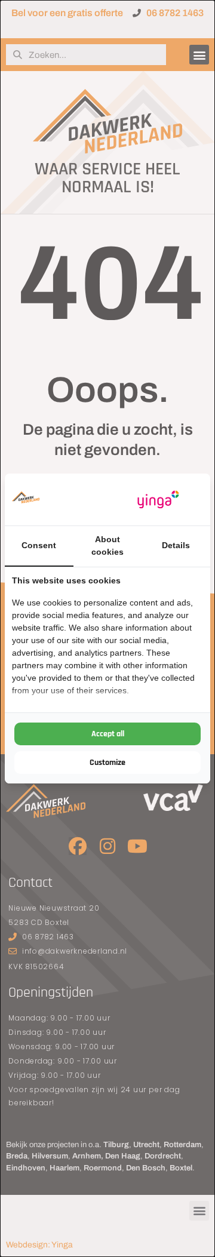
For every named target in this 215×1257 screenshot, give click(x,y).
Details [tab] (176, 545)
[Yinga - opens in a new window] (158, 499)
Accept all (107, 734)
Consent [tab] (39, 545)
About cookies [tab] (107, 545)
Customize (107, 762)
